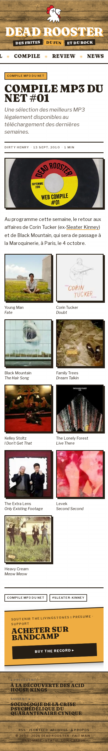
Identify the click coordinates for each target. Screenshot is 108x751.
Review (56, 56)
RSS (22, 730)
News (88, 56)
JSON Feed (38, 730)
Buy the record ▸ (54, 651)
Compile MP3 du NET (26, 76)
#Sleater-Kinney (68, 597)
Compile (20, 56)
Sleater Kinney (82, 227)
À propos (80, 730)
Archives (59, 730)
